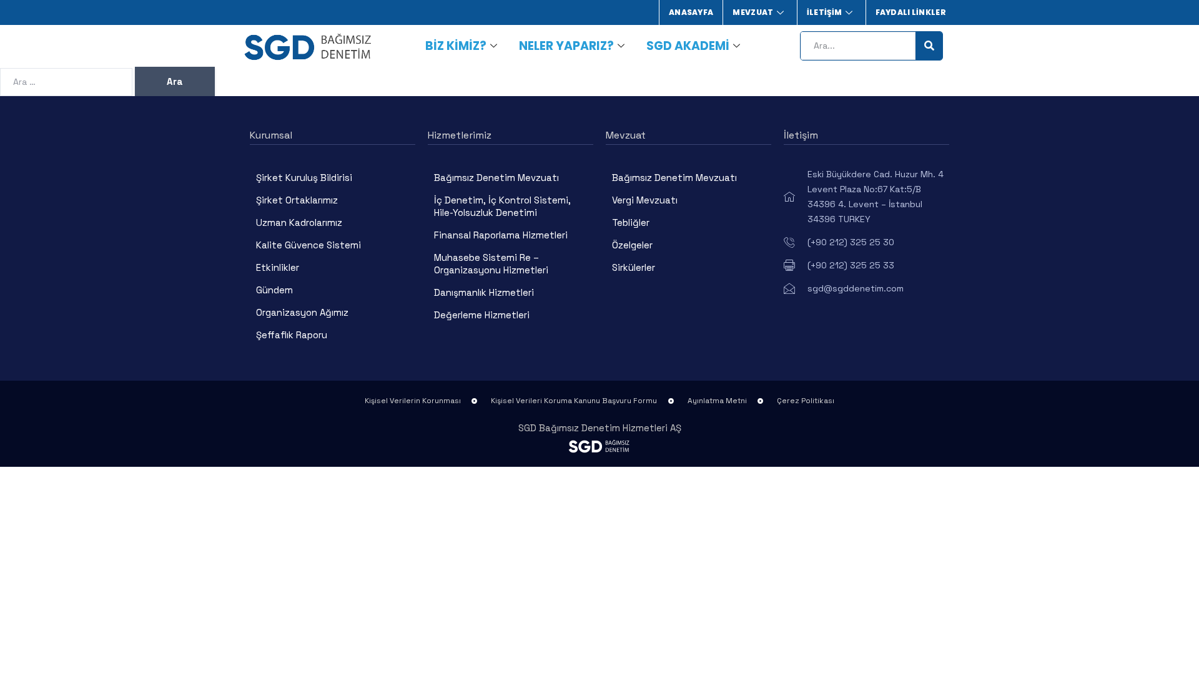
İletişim (824, 12)
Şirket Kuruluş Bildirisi (304, 177)
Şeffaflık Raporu (291, 335)
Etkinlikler (277, 267)
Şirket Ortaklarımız (297, 200)
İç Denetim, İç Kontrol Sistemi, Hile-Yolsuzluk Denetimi (502, 206)
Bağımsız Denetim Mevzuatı (496, 177)
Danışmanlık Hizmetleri (484, 292)
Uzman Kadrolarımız (299, 222)
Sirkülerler (633, 267)
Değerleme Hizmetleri (482, 315)
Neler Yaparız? (566, 45)
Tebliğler (630, 222)
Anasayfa (691, 12)
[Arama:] (67, 81)
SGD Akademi (687, 45)
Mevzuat (753, 12)
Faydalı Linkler (911, 12)
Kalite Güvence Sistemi (308, 245)
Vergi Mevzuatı (645, 200)
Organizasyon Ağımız (302, 312)
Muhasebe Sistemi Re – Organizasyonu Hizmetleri (491, 264)
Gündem (274, 290)
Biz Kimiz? (455, 45)
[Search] (928, 46)
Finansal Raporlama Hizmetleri (501, 235)
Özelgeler (632, 245)
